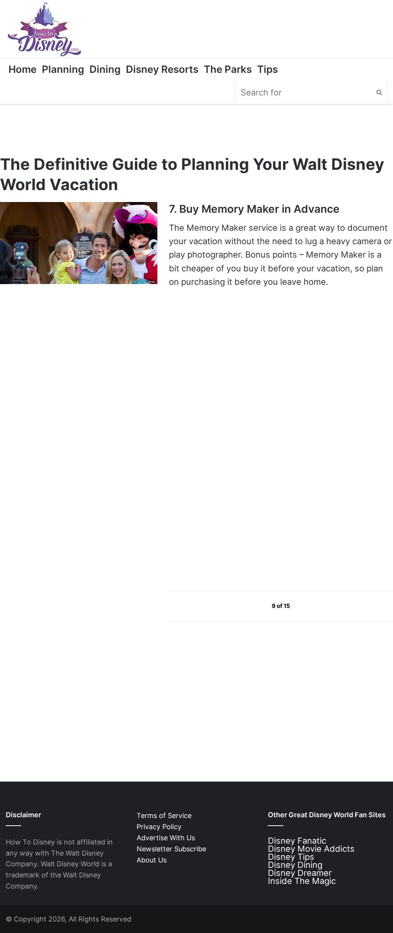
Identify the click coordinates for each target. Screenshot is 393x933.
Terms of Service (164, 815)
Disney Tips (291, 857)
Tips (267, 69)
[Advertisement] (226, 511)
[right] (308, 605)
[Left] (254, 605)
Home (22, 69)
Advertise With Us (166, 838)
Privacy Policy (159, 827)
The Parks (228, 69)
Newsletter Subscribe (171, 849)
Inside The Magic (302, 881)
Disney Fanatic (297, 841)
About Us (152, 860)
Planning (63, 69)
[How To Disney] (44, 28)
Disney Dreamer (300, 873)
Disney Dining (295, 865)
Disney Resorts (162, 69)
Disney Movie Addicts (311, 849)
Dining (105, 69)
